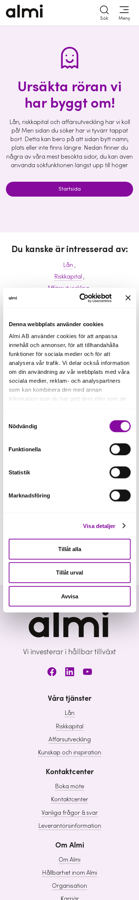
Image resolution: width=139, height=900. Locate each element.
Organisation (69, 885)
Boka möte (69, 786)
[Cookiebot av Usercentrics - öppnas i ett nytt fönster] (83, 298)
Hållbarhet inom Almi (69, 872)
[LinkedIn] (69, 673)
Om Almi (69, 859)
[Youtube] (87, 673)
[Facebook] (51, 673)
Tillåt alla (69, 549)
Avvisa (69, 596)
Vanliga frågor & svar (70, 813)
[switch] (119, 449)
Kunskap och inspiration (69, 752)
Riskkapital (68, 276)
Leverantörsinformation (69, 826)
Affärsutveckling (70, 739)
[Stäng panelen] (127, 297)
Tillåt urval (69, 572)
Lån (68, 265)
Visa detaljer (99, 525)
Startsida (70, 189)
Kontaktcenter (69, 799)
